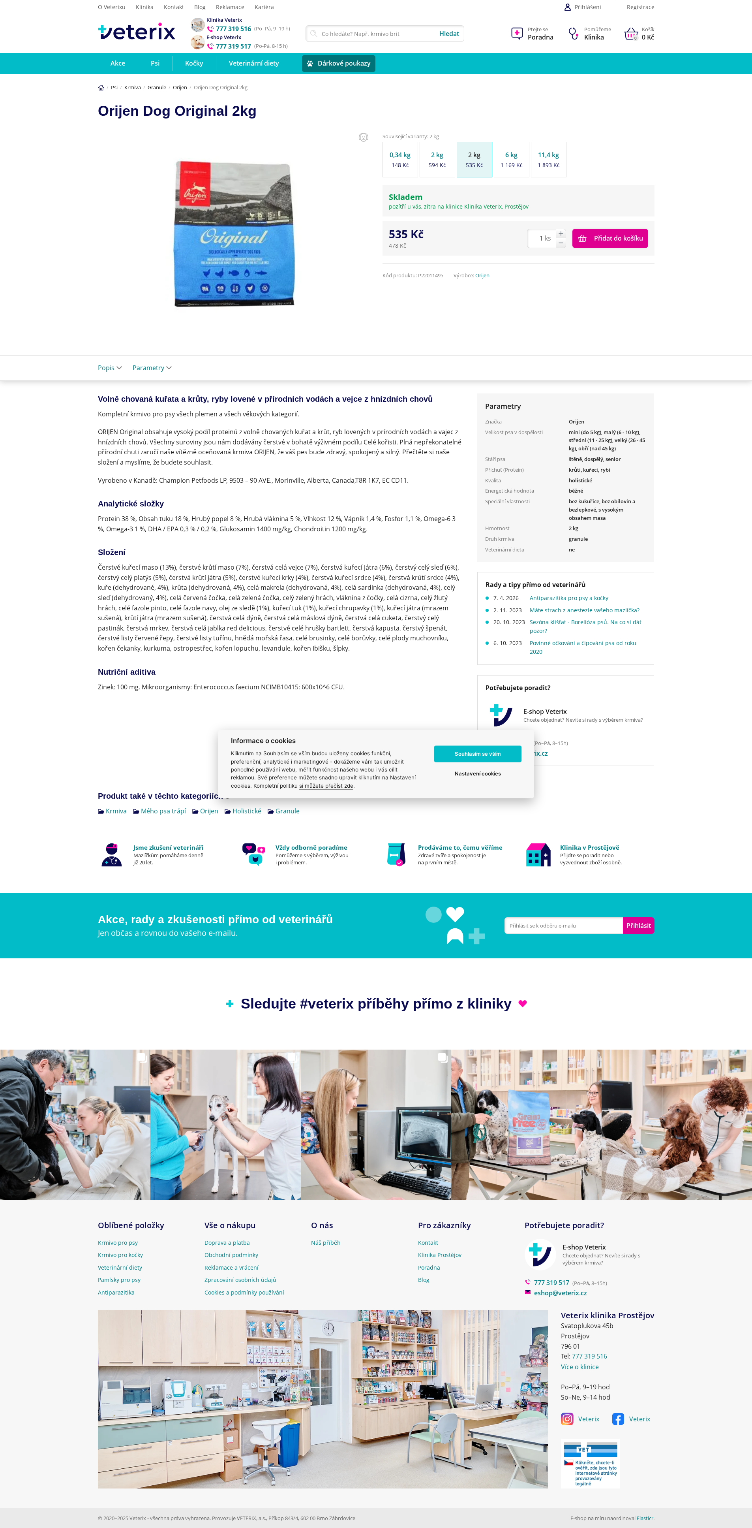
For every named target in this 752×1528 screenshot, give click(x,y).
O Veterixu (112, 7)
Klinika (145, 7)
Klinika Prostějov (439, 1255)
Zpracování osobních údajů (240, 1279)
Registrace (640, 7)
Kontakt (174, 7)
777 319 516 (589, 1356)
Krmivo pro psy (118, 1242)
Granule (157, 87)
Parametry (148, 367)
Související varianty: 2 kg (411, 136)
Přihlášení (588, 7)
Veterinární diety (120, 1267)
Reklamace (230, 7)
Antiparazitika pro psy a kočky (569, 598)
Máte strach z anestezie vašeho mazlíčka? (584, 610)
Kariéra (264, 7)
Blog (200, 7)
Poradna (429, 1267)
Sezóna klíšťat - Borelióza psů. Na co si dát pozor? (585, 626)
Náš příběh (326, 1242)
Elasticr (645, 1518)
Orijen (180, 87)
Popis (106, 367)
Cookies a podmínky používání (244, 1292)
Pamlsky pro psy (119, 1279)
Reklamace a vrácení (231, 1267)
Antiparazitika (116, 1292)
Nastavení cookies (478, 773)
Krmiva (132, 87)
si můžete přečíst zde (326, 786)
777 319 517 (551, 1282)
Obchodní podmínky (231, 1255)
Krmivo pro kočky (120, 1255)
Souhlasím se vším (478, 754)
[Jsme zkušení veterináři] (163, 855)
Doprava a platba (227, 1242)
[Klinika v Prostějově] (589, 855)
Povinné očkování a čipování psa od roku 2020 (583, 647)
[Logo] (137, 33)
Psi (114, 87)
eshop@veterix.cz (560, 1293)
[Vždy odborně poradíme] (305, 855)
